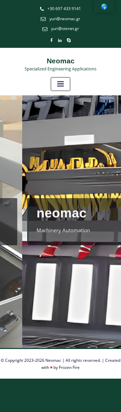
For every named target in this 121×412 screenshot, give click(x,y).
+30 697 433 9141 (64, 8)
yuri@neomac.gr (64, 19)
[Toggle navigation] (60, 84)
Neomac (61, 61)
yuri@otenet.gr (65, 28)
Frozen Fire (69, 367)
